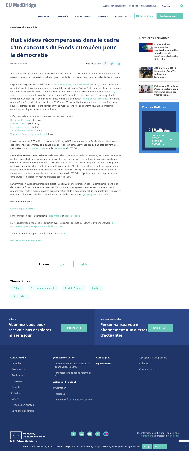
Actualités (32, 27)
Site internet (55, 215)
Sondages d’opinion (23, 410)
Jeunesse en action (83, 16)
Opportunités (62, 16)
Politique (133, 5)
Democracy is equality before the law (73, 84)
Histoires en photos (23, 405)
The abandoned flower (21, 130)
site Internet (60, 148)
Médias (96, 288)
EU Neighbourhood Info (96, 194)
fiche (63, 233)
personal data (174, 437)
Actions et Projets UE (123, 16)
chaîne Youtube (36, 148)
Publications (19, 375)
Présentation (59, 387)
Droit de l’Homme (73, 288)
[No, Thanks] (185, 446)
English (83, 264)
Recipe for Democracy (21, 119)
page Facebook (72, 215)
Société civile (20, 296)
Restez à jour (146, 16)
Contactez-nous (148, 5)
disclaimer (146, 435)
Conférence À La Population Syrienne (73, 399)
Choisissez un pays (167, 16)
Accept (147, 446)
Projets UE (60, 393)
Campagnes (102, 16)
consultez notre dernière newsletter (158, 139)
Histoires (17, 381)
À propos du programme (114, 5)
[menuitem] (166, 6)
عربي (62, 264)
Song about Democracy (96, 98)
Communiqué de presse (22, 208)
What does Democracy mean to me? (28, 134)
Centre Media (43, 16)
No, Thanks (160, 446)
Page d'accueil (17, 27)
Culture (17, 288)
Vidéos (15, 399)
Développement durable (43, 288)
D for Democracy (19, 123)
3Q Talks (15, 393)
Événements (19, 369)
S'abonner (72, 327)
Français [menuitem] (166, 6)
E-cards (16, 387)
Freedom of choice (19, 126)
